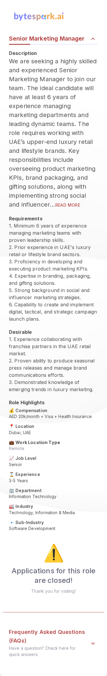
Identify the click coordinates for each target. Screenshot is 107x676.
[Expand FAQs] (93, 643)
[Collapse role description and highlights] (93, 39)
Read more (68, 205)
